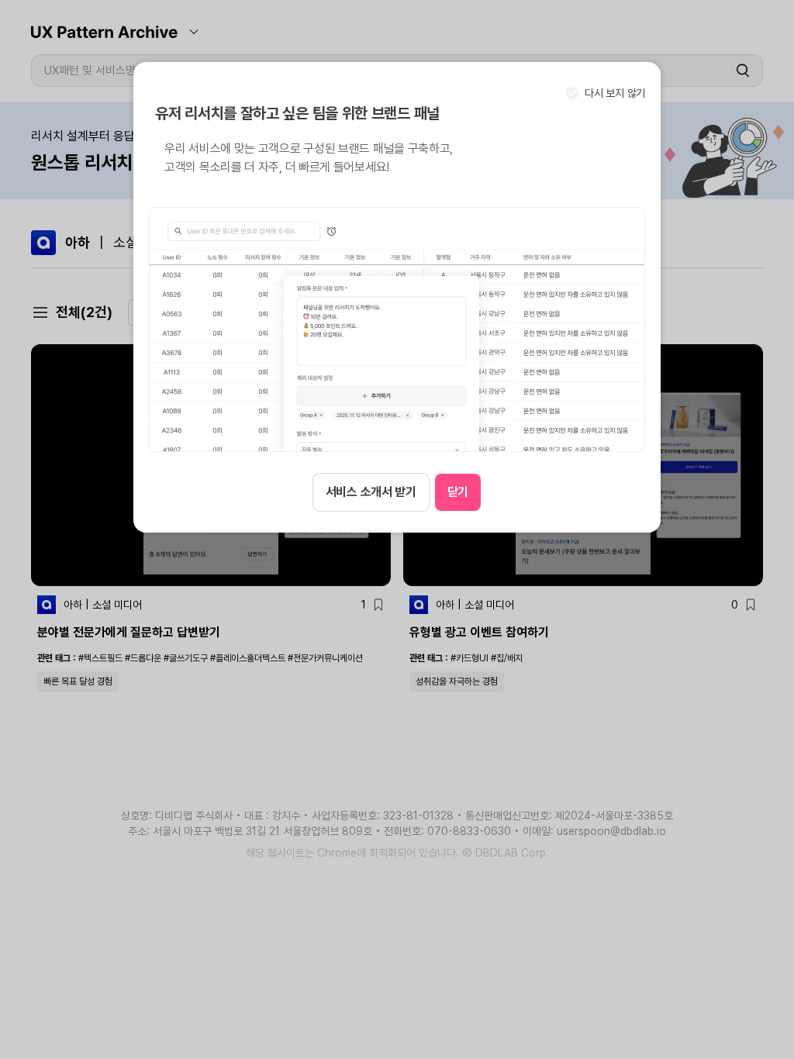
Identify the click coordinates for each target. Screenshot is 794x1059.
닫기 (457, 492)
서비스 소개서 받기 (371, 492)
